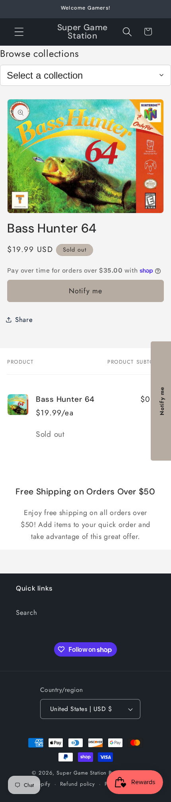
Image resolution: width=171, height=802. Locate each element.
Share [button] (24, 319)
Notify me (86, 291)
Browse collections (39, 53)
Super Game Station (81, 773)
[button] (19, 31)
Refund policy (77, 784)
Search (26, 612)
